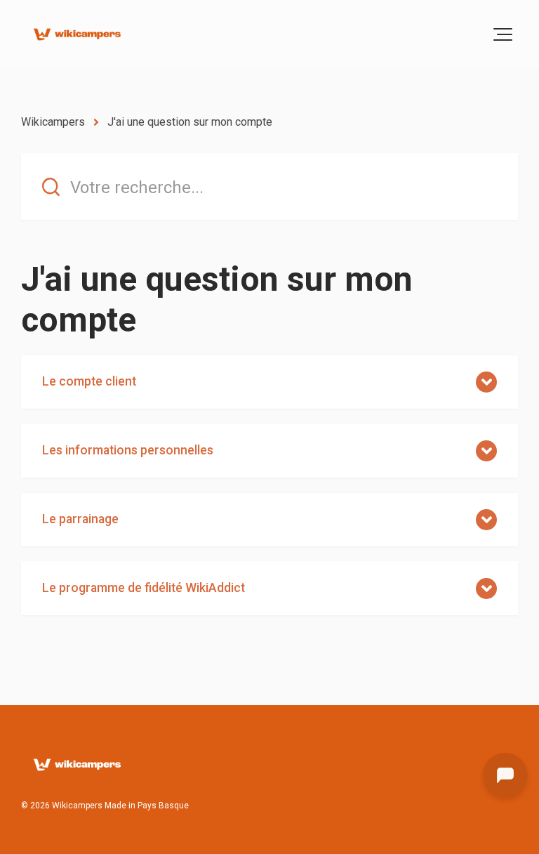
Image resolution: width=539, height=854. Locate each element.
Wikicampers (53, 122)
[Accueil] (76, 34)
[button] (503, 34)
